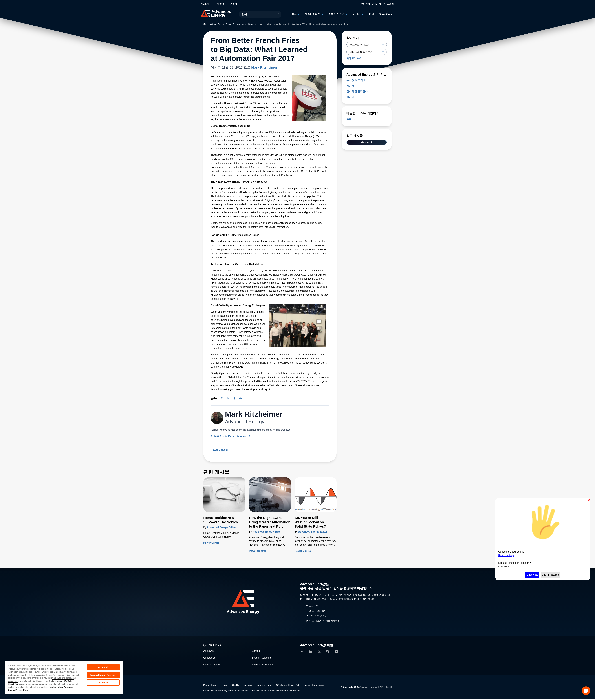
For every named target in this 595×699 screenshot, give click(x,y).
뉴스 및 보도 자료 (356, 80)
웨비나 (350, 97)
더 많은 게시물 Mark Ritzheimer (230, 436)
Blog (251, 24)
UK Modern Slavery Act (287, 685)
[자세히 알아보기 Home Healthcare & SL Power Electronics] (224, 496)
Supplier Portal (264, 685)
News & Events (235, 24)
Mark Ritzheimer (264, 67)
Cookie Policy (56, 687)
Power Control (219, 450)
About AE (216, 24)
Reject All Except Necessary (103, 675)
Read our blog (506, 555)
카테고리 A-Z (353, 58)
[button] (586, 690)
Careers (256, 651)
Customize (103, 682)
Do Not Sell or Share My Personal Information (225, 690)
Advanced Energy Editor (221, 527)
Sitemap (248, 685)
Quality (235, 685)
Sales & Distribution (262, 664)
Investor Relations (261, 657)
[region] (64, 677)
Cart (390, 4)
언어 (367, 4)
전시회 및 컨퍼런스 (357, 91)
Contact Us (209, 657)
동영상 (350, 85)
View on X (367, 142)
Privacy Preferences (314, 685)
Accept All (103, 667)
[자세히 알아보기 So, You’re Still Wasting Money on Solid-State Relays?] (316, 496)
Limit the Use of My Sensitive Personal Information (275, 690)
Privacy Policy (210, 685)
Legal (224, 685)
